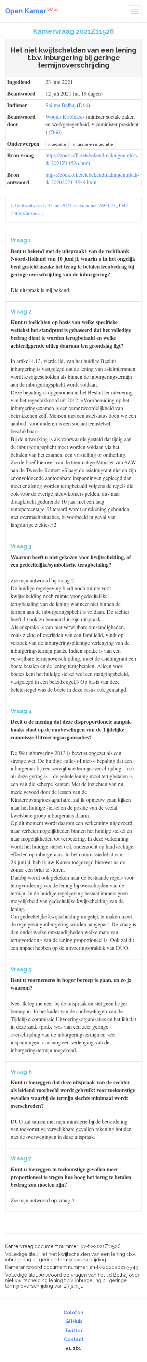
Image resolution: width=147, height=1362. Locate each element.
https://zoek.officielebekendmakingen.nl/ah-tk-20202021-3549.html (92, 178)
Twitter (74, 1330)
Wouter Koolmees (64, 116)
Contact (73, 1339)
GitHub (73, 1321)
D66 (83, 104)
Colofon (73, 1312)
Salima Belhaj (60, 104)
